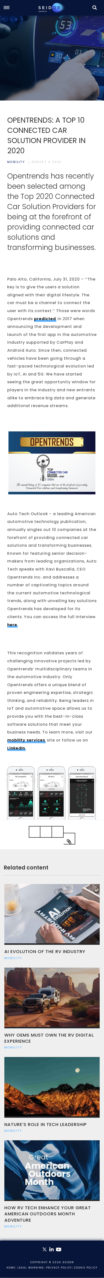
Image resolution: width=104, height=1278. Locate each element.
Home (11, 1267)
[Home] (51, 7)
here (12, 624)
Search (94, 13)
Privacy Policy (59, 1267)
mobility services (26, 740)
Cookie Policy (85, 1267)
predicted (45, 319)
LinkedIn (16, 748)
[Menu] (9, 8)
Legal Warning (30, 1267)
